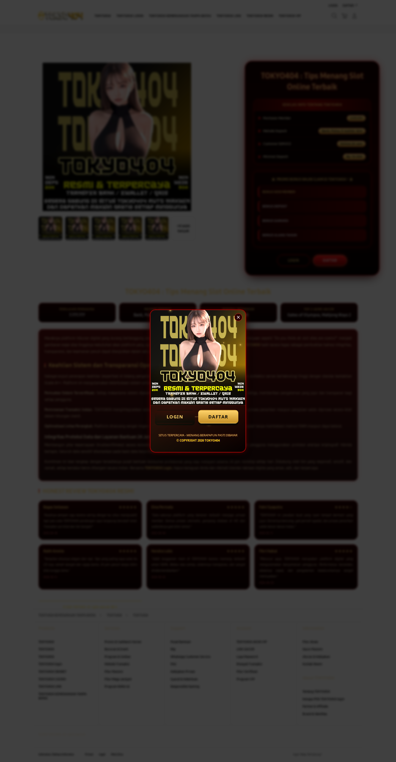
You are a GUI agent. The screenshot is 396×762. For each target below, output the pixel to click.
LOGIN (175, 417)
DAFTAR (218, 417)
